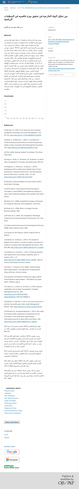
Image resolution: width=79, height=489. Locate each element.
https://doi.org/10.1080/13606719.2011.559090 (20, 260)
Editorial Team (9, 391)
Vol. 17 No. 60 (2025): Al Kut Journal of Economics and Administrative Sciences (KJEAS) (44, 8)
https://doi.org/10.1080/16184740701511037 (22, 148)
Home (6, 8)
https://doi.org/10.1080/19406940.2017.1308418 (20, 322)
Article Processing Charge (13, 411)
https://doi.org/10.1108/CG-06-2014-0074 (18, 177)
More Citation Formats (56, 75)
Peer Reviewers (9, 396)
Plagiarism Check (10, 408)
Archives (13, 8)
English (6, 438)
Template (7, 393)
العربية (6, 434)
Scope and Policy (10, 401)
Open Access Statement (12, 413)
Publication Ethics (10, 403)
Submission (8, 406)
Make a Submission (12, 422)
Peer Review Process (11, 398)
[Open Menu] (4, 2)
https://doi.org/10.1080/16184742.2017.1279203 (27, 247)
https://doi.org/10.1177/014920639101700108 (25, 135)
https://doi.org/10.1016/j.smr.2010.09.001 (28, 307)
